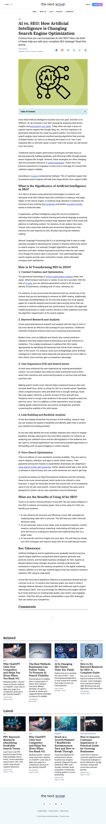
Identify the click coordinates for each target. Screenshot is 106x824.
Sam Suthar (59, 688)
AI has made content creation (59, 276)
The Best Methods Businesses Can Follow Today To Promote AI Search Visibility (39, 669)
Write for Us (64, 811)
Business (58, 733)
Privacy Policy (53, 811)
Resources (69, 11)
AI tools (28, 283)
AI (29, 660)
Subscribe (97, 4)
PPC (4, 733)
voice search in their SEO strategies (34, 467)
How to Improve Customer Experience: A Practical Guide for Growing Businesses (90, 744)
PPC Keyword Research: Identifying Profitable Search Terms (11, 742)
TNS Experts (22, 49)
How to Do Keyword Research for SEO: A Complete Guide (91, 668)
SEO (19, 19)
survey (35, 176)
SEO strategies (48, 204)
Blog (51, 11)
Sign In (88, 4)
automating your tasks (40, 126)
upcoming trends (74, 204)
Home (34, 11)
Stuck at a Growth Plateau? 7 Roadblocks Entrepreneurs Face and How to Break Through (65, 744)
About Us (43, 11)
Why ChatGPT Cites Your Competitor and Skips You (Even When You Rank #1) (11, 671)
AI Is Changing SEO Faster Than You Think (64, 666)
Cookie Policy (42, 811)
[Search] (11, 4)
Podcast (59, 11)
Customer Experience (88, 733)
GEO (4, 660)
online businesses (56, 162)
